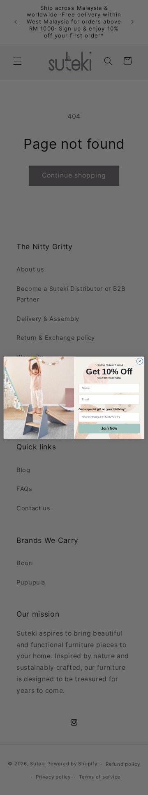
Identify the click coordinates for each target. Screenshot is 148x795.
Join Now (109, 428)
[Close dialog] (139, 361)
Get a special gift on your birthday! (102, 409)
